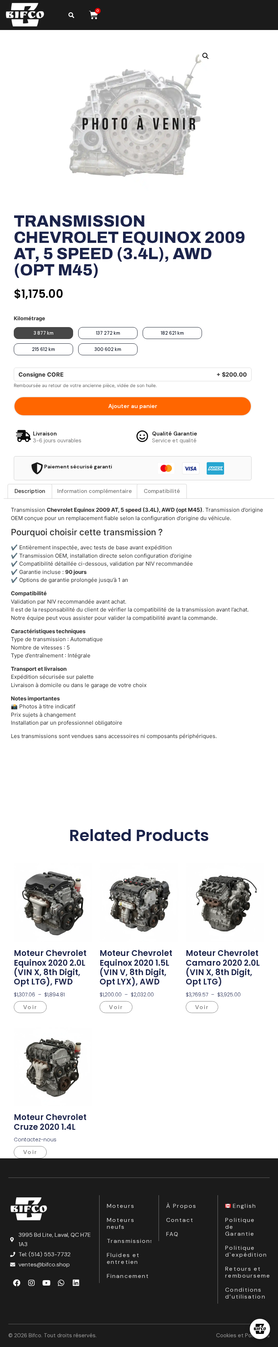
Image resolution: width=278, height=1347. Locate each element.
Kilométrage (29, 318)
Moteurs (121, 1206)
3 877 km (44, 333)
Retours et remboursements (247, 1272)
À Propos (181, 1206)
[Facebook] (16, 1283)
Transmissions (129, 1241)
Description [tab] (29, 491)
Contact (180, 1220)
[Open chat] (260, 1329)
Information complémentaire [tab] (94, 491)
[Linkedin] (76, 1283)
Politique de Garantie (240, 1226)
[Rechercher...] (71, 15)
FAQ (172, 1234)
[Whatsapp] (61, 1283)
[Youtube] (46, 1283)
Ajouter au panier (132, 406)
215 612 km (43, 349)
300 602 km (107, 349)
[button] (205, 56)
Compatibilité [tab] (162, 491)
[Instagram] (31, 1283)
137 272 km (108, 333)
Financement (128, 1276)
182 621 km (172, 333)
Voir (30, 1007)
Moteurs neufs (121, 1223)
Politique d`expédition (246, 1251)
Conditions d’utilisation (245, 1293)
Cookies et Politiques (243, 1335)
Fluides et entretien (123, 1258)
